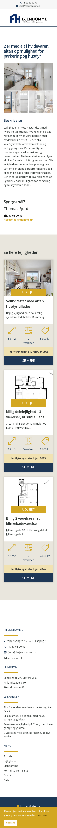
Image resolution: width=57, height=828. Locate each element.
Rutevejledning (30, 806)
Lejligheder (10, 761)
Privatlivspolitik (13, 658)
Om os (7, 775)
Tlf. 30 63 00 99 (13, 215)
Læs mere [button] (42, 815)
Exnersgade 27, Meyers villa (20, 677)
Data (7, 780)
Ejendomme (11, 766)
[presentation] (6, 77)
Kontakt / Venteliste (16, 770)
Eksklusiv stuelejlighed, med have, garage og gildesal (24, 717)
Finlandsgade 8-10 (15, 682)
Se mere (28, 360)
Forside (8, 756)
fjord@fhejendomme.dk (18, 219)
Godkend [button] (10, 823)
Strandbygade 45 (14, 687)
